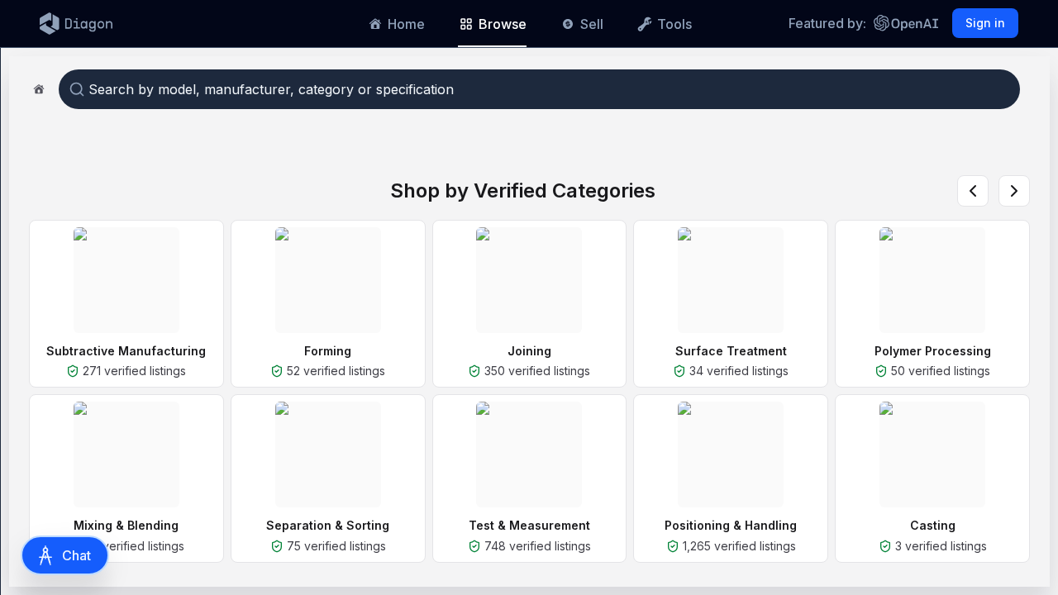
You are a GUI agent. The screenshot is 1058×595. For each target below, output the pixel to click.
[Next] (1014, 191)
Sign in (985, 23)
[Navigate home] (39, 89)
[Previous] (973, 191)
